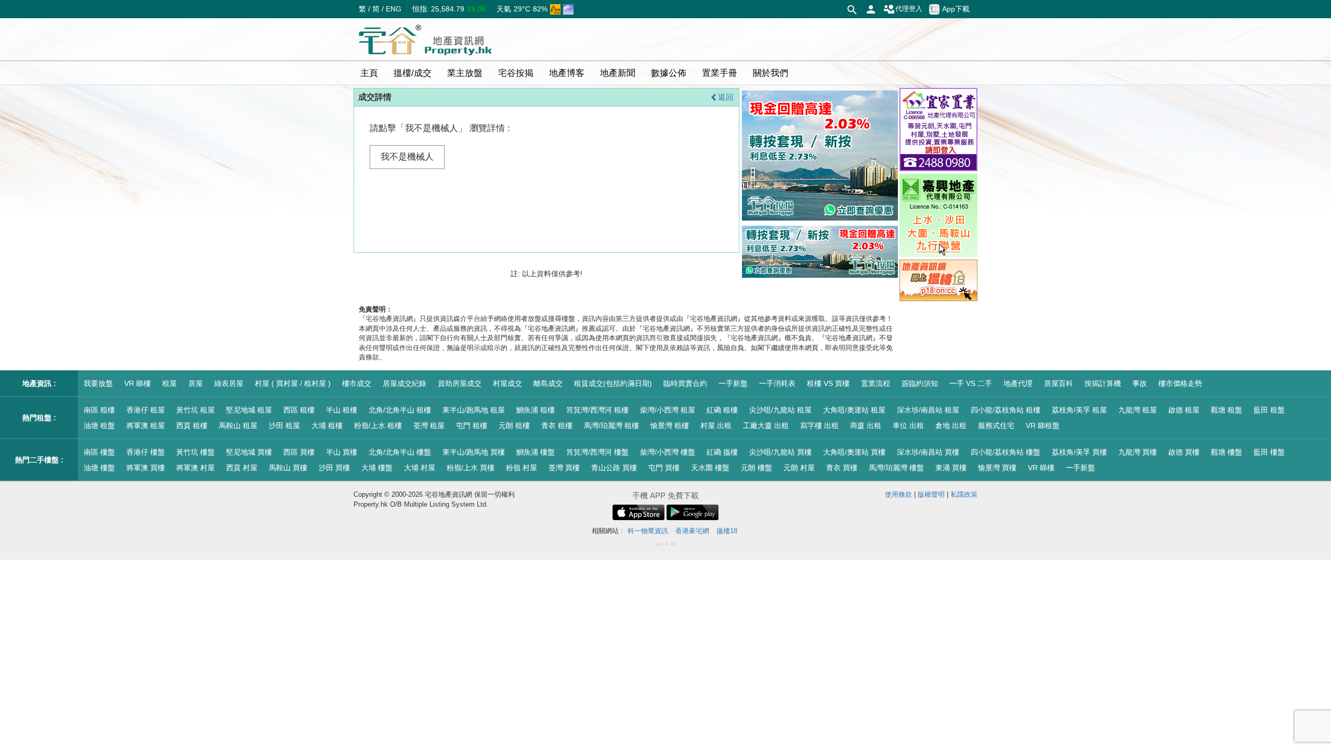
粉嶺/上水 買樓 (470, 467)
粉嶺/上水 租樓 (378, 425)
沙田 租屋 (284, 425)
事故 (1139, 383)
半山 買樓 (341, 452)
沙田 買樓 (334, 467)
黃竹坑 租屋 (195, 410)
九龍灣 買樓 (1137, 452)
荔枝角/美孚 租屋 (1079, 410)
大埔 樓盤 (377, 467)
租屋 (169, 383)
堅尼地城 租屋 (249, 410)
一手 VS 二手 (970, 383)
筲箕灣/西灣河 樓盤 (597, 452)
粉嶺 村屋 (521, 467)
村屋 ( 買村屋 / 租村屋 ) (293, 383)
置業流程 (875, 383)
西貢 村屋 (241, 467)
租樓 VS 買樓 (828, 383)
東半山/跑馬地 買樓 (473, 452)
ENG (393, 9)
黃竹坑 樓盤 (195, 452)
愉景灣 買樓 (997, 467)
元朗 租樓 (514, 425)
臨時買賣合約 (685, 383)
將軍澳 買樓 (145, 467)
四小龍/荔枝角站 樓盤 (1005, 452)
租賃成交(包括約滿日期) (613, 383)
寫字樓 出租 (819, 425)
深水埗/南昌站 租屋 (928, 410)
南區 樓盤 (99, 452)
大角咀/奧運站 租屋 (854, 410)
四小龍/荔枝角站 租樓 (1005, 410)
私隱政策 (963, 494)
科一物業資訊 (648, 531)
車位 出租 (908, 425)
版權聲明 (931, 494)
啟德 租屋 (1183, 410)
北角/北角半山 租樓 (400, 410)
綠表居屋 (228, 383)
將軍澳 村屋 (195, 467)
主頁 (369, 73)
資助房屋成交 (459, 383)
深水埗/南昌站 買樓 (928, 452)
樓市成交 (356, 383)
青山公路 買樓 (614, 467)
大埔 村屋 (419, 467)
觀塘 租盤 (1226, 410)
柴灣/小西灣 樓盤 (667, 452)
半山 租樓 (341, 410)
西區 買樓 (299, 452)
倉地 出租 (951, 425)
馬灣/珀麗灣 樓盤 (896, 467)
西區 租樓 (299, 410)
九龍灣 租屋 (1137, 410)
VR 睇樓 (137, 383)
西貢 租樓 (191, 425)
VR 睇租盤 (1043, 425)
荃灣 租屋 (429, 425)
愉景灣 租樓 (669, 425)
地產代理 (1018, 383)
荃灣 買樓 (564, 467)
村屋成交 (507, 383)
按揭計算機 (1103, 383)
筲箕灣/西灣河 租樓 (597, 410)
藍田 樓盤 (1269, 452)
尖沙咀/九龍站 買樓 (780, 452)
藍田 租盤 (1269, 410)
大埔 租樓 (327, 425)
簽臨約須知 (920, 383)
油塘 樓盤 (99, 467)
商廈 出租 (865, 425)
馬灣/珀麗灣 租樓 (611, 425)
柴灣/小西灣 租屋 (667, 410)
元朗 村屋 (799, 467)
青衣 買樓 (841, 467)
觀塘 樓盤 (1226, 452)
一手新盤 (733, 383)
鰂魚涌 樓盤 (535, 452)
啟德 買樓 (1183, 452)
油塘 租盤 (99, 425)
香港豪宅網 (692, 531)
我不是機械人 (407, 157)
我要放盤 (98, 383)
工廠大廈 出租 (766, 425)
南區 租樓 (99, 410)
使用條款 (898, 494)
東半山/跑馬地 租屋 (473, 410)
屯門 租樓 (471, 425)
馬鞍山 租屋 (238, 425)
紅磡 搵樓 (722, 452)
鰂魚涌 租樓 (535, 410)
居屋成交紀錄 (404, 383)
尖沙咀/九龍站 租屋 (780, 410)
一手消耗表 (777, 383)
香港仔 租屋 (145, 410)
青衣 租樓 (556, 425)
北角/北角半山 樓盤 (400, 452)
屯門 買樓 (664, 467)
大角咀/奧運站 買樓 (854, 452)
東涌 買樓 (951, 467)
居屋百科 (1058, 383)
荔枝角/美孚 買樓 (1079, 452)
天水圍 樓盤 (710, 467)
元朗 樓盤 (756, 467)
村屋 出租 (716, 425)
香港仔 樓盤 (145, 452)
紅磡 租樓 (722, 410)
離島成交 (548, 383)
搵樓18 (726, 531)
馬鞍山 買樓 (288, 467)
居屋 (195, 383)
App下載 (956, 9)
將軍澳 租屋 (145, 425)
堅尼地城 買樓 (249, 452)
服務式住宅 (996, 425)
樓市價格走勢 (1180, 383)
